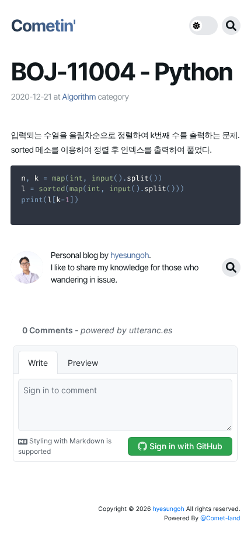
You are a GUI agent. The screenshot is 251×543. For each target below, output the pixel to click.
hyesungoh (168, 509)
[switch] (203, 25)
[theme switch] (203, 25)
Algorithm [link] (79, 97)
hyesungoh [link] (129, 255)
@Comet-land (220, 518)
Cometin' (43, 26)
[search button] (231, 25)
